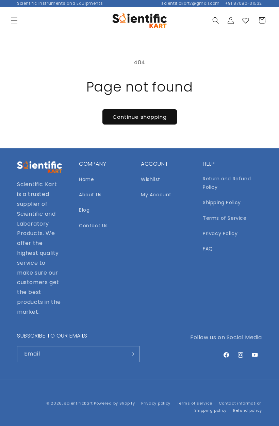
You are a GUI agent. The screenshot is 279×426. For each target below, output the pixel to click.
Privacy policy (155, 403)
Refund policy (247, 410)
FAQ (208, 248)
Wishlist (150, 179)
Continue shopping (140, 116)
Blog (84, 210)
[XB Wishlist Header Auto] (245, 20)
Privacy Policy (220, 233)
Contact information (240, 403)
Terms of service (194, 403)
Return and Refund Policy (227, 183)
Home (86, 179)
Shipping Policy (222, 202)
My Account (156, 194)
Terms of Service (225, 218)
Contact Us (93, 225)
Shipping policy (210, 410)
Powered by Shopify (114, 403)
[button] (14, 20)
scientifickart (78, 403)
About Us (90, 194)
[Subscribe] (131, 354)
